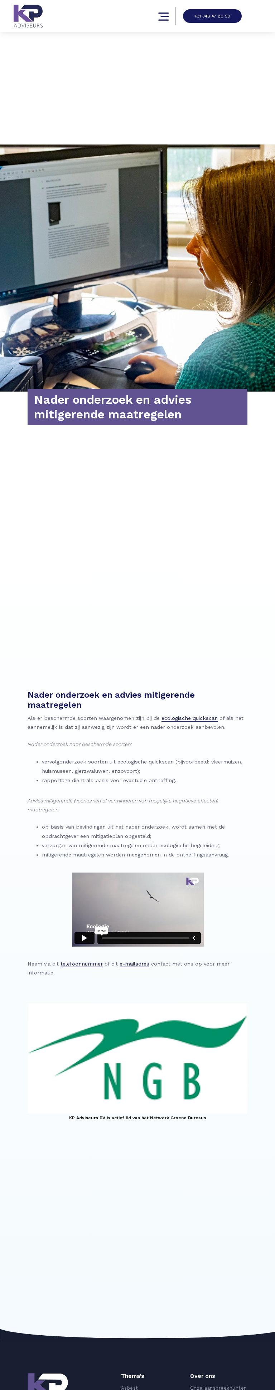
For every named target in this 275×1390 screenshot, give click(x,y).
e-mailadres (134, 964)
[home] (30, 16)
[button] (110, 16)
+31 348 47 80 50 (212, 16)
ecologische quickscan (189, 718)
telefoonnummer (82, 964)
